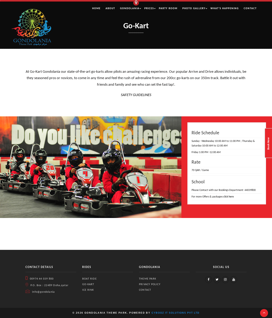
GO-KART (88, 284)
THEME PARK (147, 278)
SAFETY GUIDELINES (136, 95)
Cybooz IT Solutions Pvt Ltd (176, 312)
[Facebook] (208, 279)
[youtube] (233, 279)
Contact (250, 8)
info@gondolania (43, 292)
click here (228, 196)
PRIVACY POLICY (149, 284)
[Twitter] (216, 279)
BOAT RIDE (89, 278)
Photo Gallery (193, 8)
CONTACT (145, 290)
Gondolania (129, 8)
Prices (149, 8)
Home (96, 8)
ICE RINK (88, 290)
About (110, 8)
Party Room (168, 8)
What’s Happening (224, 8)
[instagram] (225, 279)
